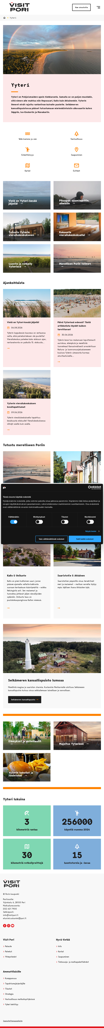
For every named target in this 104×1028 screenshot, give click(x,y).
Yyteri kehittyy (11, 1004)
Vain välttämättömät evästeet (51, 539)
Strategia (8, 994)
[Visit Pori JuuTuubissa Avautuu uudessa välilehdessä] (12, 926)
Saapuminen (63, 957)
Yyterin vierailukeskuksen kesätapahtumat (21, 405)
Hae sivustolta (81, 7)
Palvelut (8, 951)
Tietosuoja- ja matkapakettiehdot (73, 962)
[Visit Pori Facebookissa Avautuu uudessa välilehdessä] (4, 926)
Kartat (60, 951)
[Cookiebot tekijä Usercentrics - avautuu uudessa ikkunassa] (90, 488)
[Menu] (98, 7)
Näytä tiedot (90, 531)
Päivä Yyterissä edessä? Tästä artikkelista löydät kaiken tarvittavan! (74, 326)
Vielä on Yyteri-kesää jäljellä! (23, 322)
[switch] (39, 522)
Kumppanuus (10, 978)
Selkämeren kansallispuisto (23, 699)
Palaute (8, 946)
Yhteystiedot (10, 957)
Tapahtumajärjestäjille (14, 983)
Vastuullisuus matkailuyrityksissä (19, 999)
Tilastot (8, 989)
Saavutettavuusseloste (12, 1021)
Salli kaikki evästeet (84, 539)
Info (59, 946)
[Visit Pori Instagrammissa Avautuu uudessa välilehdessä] (8, 926)
